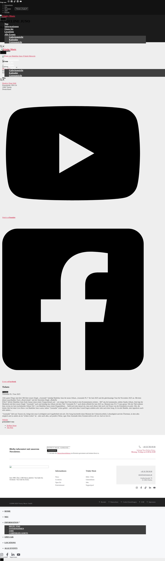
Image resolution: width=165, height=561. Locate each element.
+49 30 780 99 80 (149, 447)
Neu (6, 24)
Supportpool (90, 485)
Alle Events (9, 34)
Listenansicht (15, 42)
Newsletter (7, 9)
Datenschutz (4, 557)
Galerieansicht (16, 37)
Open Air (8, 29)
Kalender (13, 39)
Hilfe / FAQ (90, 477)
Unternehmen (8, 5)
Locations (9, 31)
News (57, 477)
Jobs (5, 7)
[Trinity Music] (7, 16)
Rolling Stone (11, 426)
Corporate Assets (18, 533)
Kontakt (6, 12)
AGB (6, 10)
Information (11, 522)
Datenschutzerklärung (64, 453)
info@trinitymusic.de (145, 475)
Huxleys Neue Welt (9, 83)
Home (7, 511)
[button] (2, 46)
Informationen (11, 26)
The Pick (10, 428)
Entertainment (59, 485)
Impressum (13, 557)
